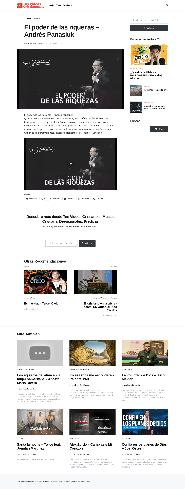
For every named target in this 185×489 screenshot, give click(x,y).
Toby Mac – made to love (156, 90)
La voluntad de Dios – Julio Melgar (143, 377)
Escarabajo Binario (136, 68)
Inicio (51, 5)
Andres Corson (149, 103)
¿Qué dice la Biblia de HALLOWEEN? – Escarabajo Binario (146, 75)
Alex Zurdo (75, 439)
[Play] (70, 164)
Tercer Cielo (30, 298)
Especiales (75, 369)
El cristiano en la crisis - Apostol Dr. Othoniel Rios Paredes (99, 307)
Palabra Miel (84, 369)
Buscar (135, 121)
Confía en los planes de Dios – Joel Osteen (144, 446)
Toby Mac (147, 86)
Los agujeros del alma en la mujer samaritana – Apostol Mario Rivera (38, 379)
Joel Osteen (128, 439)
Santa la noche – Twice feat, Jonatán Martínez (39, 446)
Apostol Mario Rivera (26, 369)
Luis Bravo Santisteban (37, 43)
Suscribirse (87, 243)
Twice (21, 439)
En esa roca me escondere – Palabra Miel (91, 377)
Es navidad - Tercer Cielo (41, 303)
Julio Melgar (128, 369)
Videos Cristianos (64, 5)
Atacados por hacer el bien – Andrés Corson (154, 107)
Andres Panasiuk (33, 18)
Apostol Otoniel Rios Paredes (106, 298)
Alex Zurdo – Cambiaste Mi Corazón (90, 446)
